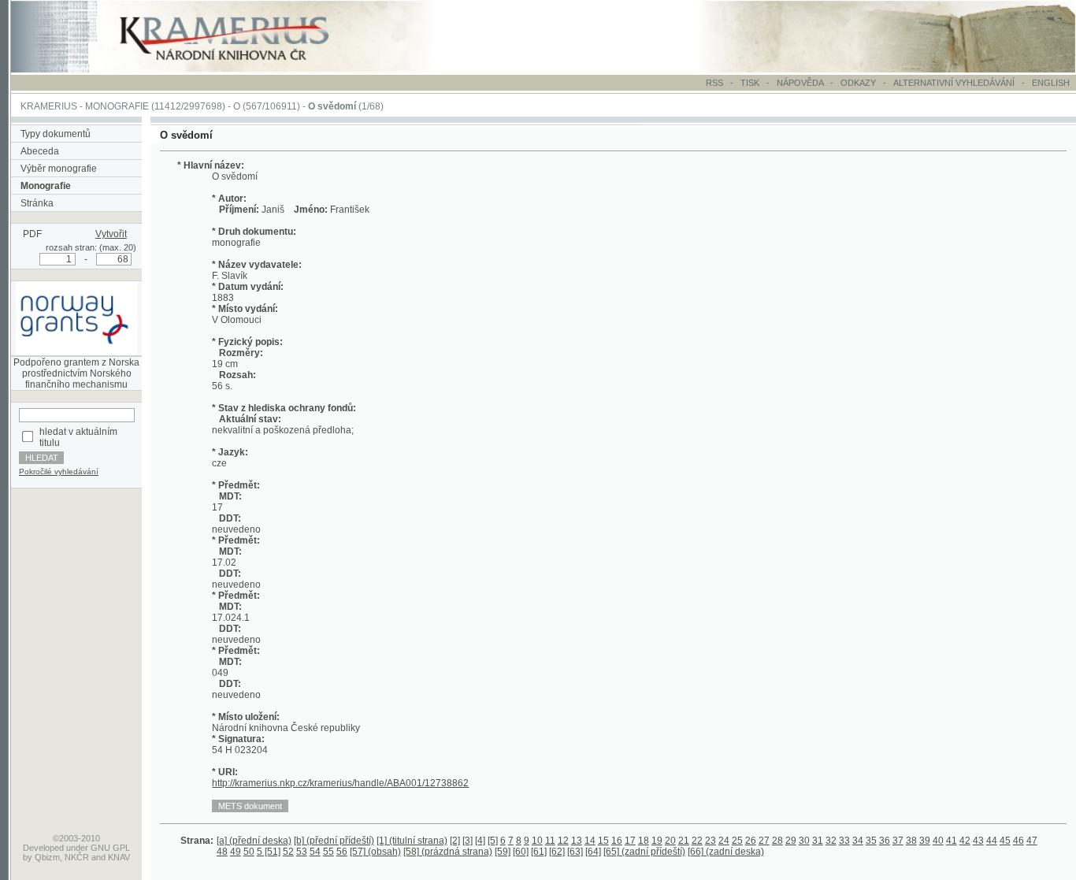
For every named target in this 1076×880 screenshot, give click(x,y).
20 (670, 840)
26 (750, 840)
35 (871, 840)
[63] (575, 851)
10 (537, 840)
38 (911, 840)
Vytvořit (111, 233)
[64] (593, 851)
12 (563, 840)
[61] (539, 851)
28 (777, 840)
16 (616, 840)
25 (737, 840)
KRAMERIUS (48, 106)
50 (248, 851)
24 (723, 840)
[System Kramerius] (242, 69)
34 (857, 840)
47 (1031, 840)
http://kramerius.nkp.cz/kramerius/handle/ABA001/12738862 (340, 783)
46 (1018, 840)
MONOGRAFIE (117, 106)
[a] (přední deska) (254, 840)
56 (341, 851)
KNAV (119, 857)
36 (884, 840)
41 (951, 840)
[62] (557, 851)
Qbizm (47, 857)
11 (550, 840)
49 (235, 851)
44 (991, 840)
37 (897, 840)
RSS (714, 82)
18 (643, 840)
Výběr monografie (58, 168)
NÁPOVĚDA (800, 82)
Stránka (37, 203)
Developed (43, 847)
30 (804, 840)
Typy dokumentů (55, 133)
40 (938, 840)
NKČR (77, 857)
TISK (751, 82)
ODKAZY (858, 82)
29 (790, 840)
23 (710, 840)
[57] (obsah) (375, 851)
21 (683, 840)
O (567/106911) (266, 106)
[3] (467, 840)
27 (764, 840)
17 (630, 840)
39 (924, 840)
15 (603, 840)
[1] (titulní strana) (412, 840)
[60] (521, 851)
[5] (493, 840)
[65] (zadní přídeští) (644, 851)
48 (222, 851)
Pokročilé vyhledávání (58, 471)
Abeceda (39, 151)
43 (978, 840)
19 (656, 840)
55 (328, 851)
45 (1005, 840)
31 (817, 840)
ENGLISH (1051, 82)
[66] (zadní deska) (726, 851)
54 (315, 851)
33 (844, 840)
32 (831, 840)
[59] (502, 851)
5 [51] (268, 851)
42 (964, 840)
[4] (480, 840)
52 (288, 851)
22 (697, 840)
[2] (455, 840)
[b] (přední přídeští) (334, 840)
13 (576, 840)
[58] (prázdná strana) (447, 851)
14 (590, 840)
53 (301, 851)
